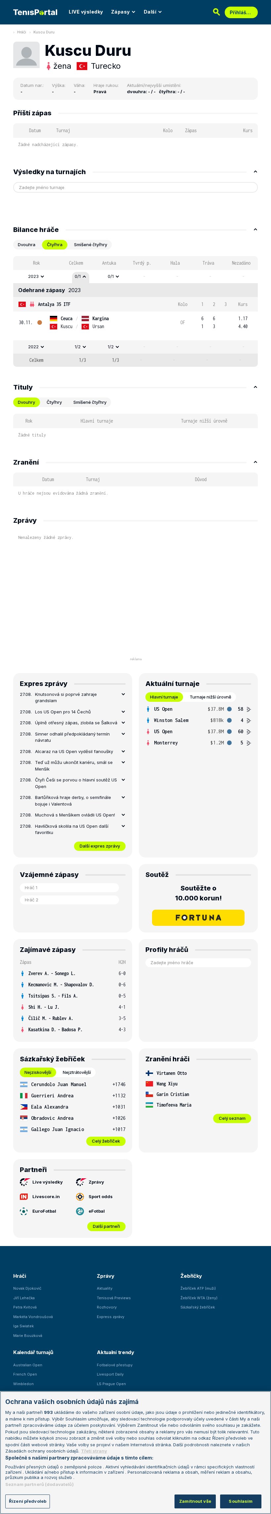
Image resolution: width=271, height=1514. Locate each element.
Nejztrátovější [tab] (77, 1072)
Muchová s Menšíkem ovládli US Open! (75, 814)
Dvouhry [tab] (26, 402)
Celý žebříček (106, 1141)
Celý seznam (232, 1118)
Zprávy (96, 1182)
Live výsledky (47, 1182)
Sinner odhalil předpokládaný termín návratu (72, 737)
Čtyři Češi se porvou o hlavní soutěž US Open (76, 783)
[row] (135, 276)
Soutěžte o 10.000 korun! (198, 893)
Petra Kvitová (25, 1307)
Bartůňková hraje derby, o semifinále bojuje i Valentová (73, 801)
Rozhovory (107, 1307)
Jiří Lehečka (24, 1298)
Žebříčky (191, 1276)
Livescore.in (46, 1196)
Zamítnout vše (195, 1501)
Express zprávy (110, 1316)
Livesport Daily (110, 1374)
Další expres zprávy (100, 846)
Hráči (21, 32)
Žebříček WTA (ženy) (198, 1298)
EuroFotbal (44, 1211)
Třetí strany (94, 1451)
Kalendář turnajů (33, 1352)
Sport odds (101, 1196)
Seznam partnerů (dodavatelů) (39, 1484)
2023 (33, 276)
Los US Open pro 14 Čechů (63, 711)
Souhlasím (240, 1501)
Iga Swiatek (23, 1326)
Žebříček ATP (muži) (198, 1288)
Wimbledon (23, 1384)
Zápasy (120, 12)
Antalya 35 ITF (54, 304)
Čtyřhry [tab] (54, 402)
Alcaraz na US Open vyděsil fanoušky (74, 751)
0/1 (78, 276)
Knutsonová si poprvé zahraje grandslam (66, 697)
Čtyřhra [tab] (54, 244)
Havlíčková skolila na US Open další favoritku (71, 829)
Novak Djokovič (27, 1288)
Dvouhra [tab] (26, 244)
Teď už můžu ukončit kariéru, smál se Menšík (74, 766)
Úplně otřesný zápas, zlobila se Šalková (76, 722)
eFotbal (97, 1211)
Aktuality (104, 1288)
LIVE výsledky (86, 12)
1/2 (78, 346)
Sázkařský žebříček (197, 1307)
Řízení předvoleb (27, 1501)
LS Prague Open (111, 1384)
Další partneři (106, 1226)
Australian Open (27, 1365)
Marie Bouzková (27, 1335)
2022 (33, 346)
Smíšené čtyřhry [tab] (90, 244)
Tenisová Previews (114, 1298)
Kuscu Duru (44, 32)
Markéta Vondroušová (33, 1316)
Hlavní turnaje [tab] (164, 697)
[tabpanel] (135, 311)
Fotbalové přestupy (115, 1365)
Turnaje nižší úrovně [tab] (210, 697)
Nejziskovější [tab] (37, 1072)
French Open (25, 1374)
